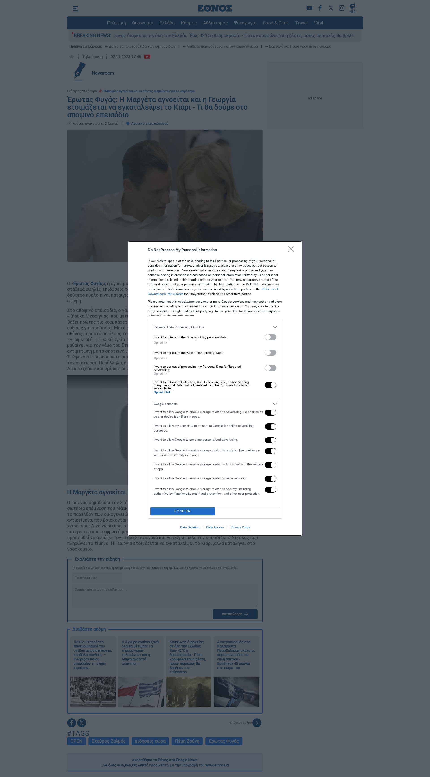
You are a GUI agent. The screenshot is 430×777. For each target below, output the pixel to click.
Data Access (215, 527)
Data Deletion (189, 527)
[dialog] (215, 389)
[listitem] (215, 327)
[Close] (292, 250)
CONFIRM (182, 511)
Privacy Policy (240, 527)
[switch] (270, 337)
